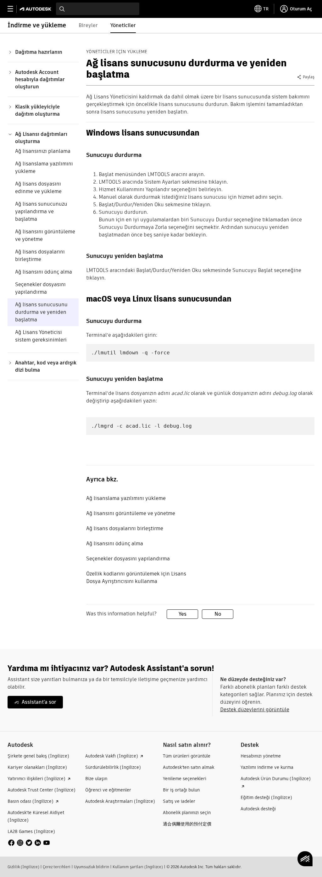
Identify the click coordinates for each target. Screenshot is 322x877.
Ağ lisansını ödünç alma (43, 271)
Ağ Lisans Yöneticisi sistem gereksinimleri (41, 336)
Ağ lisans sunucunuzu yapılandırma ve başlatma (41, 211)
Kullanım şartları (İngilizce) (138, 866)
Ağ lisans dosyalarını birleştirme (40, 255)
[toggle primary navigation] (14, 9)
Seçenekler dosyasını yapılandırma (40, 288)
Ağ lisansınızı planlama (42, 151)
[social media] (29, 842)
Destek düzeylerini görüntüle (254, 709)
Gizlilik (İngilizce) (23, 866)
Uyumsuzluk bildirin (91, 866)
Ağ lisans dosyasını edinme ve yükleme (38, 187)
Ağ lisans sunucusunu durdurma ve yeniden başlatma (41, 312)
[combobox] (97, 9)
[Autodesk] (36, 9)
